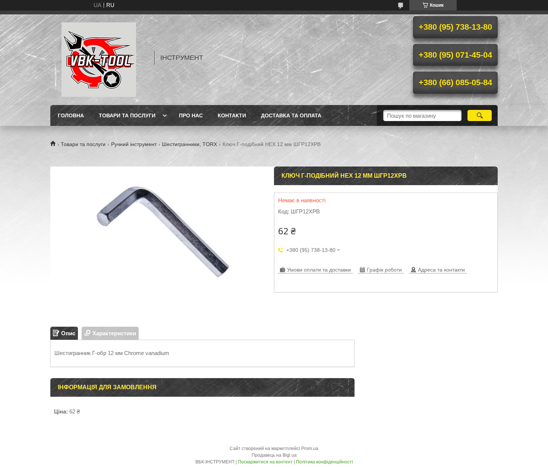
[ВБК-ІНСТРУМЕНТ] (98, 58)
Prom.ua (309, 448)
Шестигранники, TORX (189, 144)
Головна (71, 115)
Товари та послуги (127, 115)
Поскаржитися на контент (265, 462)
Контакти (232, 115)
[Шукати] (479, 115)
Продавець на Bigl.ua (274, 455)
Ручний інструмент (134, 144)
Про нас (191, 115)
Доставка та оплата (291, 115)
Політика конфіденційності (324, 462)
